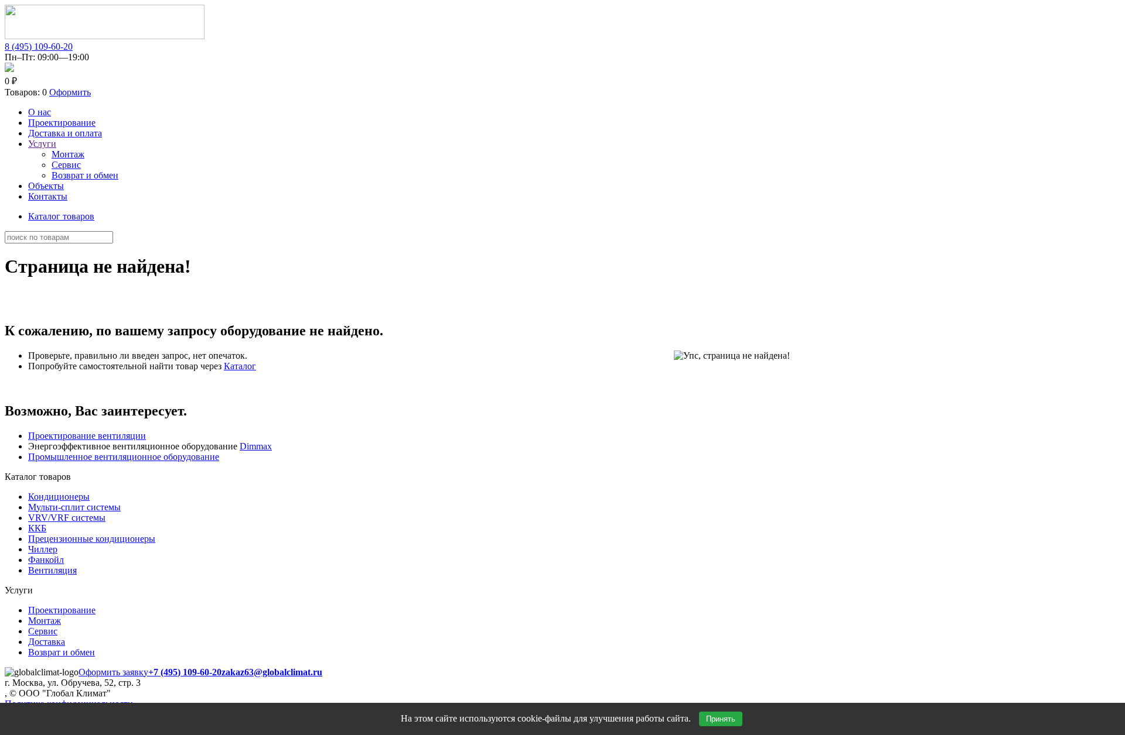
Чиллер (42, 549)
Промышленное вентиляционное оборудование (123, 457)
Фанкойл (46, 560)
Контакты (47, 196)
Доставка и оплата (65, 133)
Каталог (240, 366)
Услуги (42, 144)
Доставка (46, 642)
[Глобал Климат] (104, 36)
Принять (720, 719)
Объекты (46, 186)
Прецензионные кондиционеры (91, 539)
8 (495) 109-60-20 (39, 46)
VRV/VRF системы (66, 518)
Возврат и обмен (85, 175)
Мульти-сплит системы (74, 507)
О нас (39, 112)
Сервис (66, 165)
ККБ (37, 528)
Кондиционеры (59, 497)
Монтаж (68, 154)
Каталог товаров (61, 216)
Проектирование (62, 123)
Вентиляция (52, 570)
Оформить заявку (113, 672)
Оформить (70, 92)
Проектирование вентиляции (87, 436)
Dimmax (256, 446)
